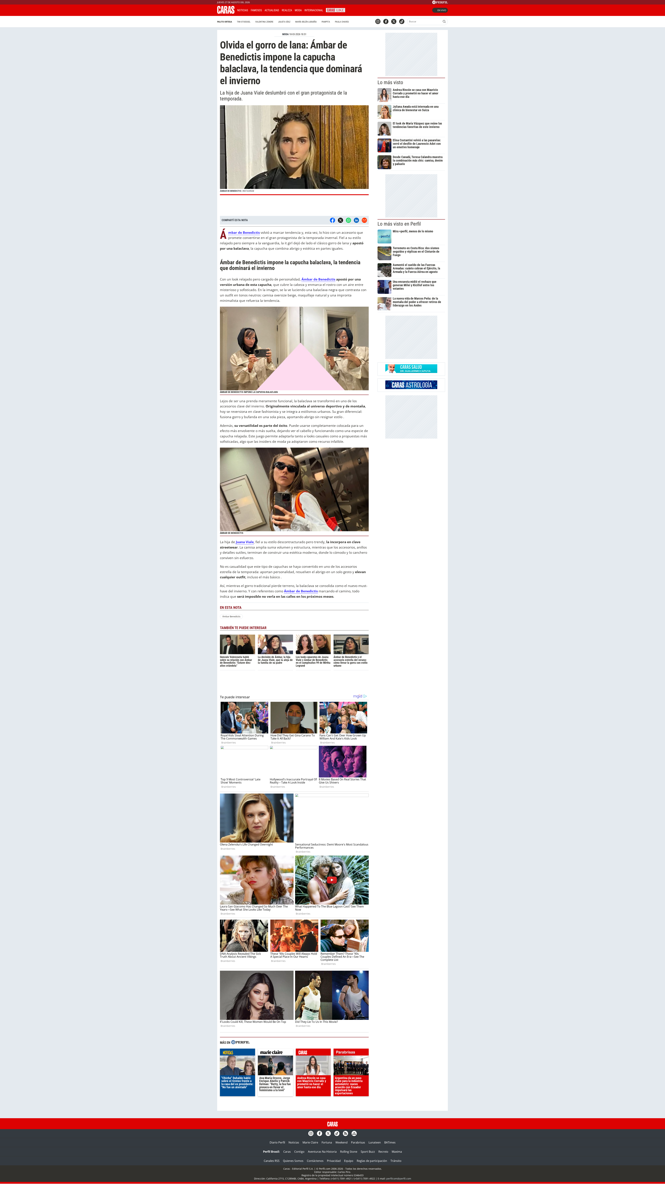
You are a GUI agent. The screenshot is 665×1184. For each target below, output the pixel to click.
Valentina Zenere (264, 21)
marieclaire (275, 1053)
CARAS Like (335, 9)
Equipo (348, 1161)
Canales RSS (272, 1161)
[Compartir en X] (340, 220)
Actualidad (272, 10)
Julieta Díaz (284, 21)
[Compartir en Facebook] (332, 220)
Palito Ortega (224, 21)
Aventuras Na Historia (322, 1152)
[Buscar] (444, 21)
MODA (285, 34)
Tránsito (396, 1161)
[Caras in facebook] (385, 21)
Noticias (242, 10)
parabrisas (351, 1053)
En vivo (441, 10)
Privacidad (334, 1161)
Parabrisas (358, 1142)
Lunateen (375, 1142)
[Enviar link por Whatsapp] (348, 220)
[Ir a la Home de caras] (225, 13)
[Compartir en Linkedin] (356, 220)
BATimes (390, 1142)
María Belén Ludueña (306, 21)
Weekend (341, 1142)
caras (313, 1053)
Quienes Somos (293, 1161)
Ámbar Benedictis (231, 616)
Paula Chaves (342, 21)
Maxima (397, 1152)
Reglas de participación (372, 1161)
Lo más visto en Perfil (399, 224)
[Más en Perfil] (240, 1042)
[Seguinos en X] (393, 21)
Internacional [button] (313, 10)
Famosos (256, 10)
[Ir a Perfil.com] (440, 3)
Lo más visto (390, 82)
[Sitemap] (354, 1133)
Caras (287, 1152)
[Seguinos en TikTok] (401, 21)
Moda (298, 10)
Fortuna (327, 1142)
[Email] (364, 220)
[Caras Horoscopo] (411, 388)
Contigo (299, 1152)
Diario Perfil (277, 1142)
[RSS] (345, 1133)
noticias (237, 1053)
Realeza (287, 10)
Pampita (326, 21)
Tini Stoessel (243, 21)
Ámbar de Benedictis (318, 279)
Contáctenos (315, 1161)
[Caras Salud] (411, 372)
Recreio (383, 1152)
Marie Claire (310, 1142)
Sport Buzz (368, 1152)
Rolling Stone (348, 1152)
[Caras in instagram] (377, 21)
